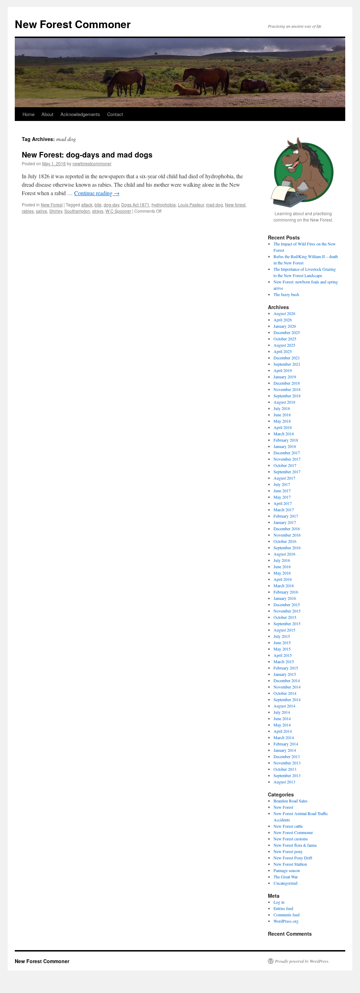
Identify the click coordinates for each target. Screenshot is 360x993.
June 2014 (282, 718)
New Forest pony (288, 851)
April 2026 (283, 319)
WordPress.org (286, 921)
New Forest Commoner (73, 23)
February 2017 (286, 516)
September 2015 (287, 623)
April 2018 (283, 427)
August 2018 (284, 402)
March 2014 (284, 737)
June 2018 (282, 414)
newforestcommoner (91, 163)
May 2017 (282, 497)
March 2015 (284, 661)
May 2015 (282, 649)
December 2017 (287, 452)
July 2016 (282, 560)
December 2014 (287, 680)
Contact (115, 114)
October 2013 (285, 769)
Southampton (77, 211)
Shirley (55, 211)
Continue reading (97, 193)
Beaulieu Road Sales (291, 800)
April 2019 (283, 370)
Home (28, 114)
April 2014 (283, 731)
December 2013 (287, 756)
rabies (28, 211)
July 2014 (282, 712)
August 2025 (284, 345)
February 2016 (286, 592)
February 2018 (286, 440)
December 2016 (287, 528)
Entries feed (283, 908)
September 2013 (287, 775)
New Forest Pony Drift (293, 857)
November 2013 (287, 762)
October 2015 (285, 617)
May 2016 (282, 573)
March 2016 (284, 585)
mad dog (214, 204)
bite (98, 204)
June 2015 (282, 642)
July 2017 (282, 484)
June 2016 (282, 566)
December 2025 (287, 332)
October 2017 (285, 465)
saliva (41, 211)
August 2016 (284, 554)
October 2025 (285, 338)
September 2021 (287, 364)
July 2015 (282, 636)
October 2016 (285, 541)
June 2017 (282, 490)
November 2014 (287, 687)
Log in (279, 902)
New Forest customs (291, 838)
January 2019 (285, 376)
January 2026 (285, 326)
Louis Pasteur (191, 204)
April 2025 (283, 351)
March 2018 (284, 433)
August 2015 (284, 630)
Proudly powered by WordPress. (302, 961)
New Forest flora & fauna (295, 845)
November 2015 (287, 611)
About (47, 114)
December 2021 (287, 357)
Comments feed (287, 914)
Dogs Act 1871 (135, 204)
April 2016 (283, 579)
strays (97, 211)
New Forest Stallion (290, 864)
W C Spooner (118, 211)
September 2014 (287, 699)
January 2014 (285, 750)
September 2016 (287, 547)
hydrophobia (164, 204)
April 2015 (283, 655)
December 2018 (287, 383)
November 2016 (287, 535)
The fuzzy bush (286, 294)
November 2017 (287, 459)
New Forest (52, 204)
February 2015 (286, 668)
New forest (235, 204)
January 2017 (285, 522)
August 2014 (284, 706)
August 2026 (284, 313)
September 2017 (287, 471)
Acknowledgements (80, 114)
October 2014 (285, 693)
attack (86, 204)
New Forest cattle (288, 826)
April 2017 (283, 503)
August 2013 (284, 781)
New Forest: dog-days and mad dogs (87, 154)
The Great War (286, 876)
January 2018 (285, 446)
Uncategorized (285, 883)
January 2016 (285, 598)
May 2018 (282, 421)
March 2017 (284, 509)
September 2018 (287, 395)
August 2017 (284, 478)
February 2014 (286, 744)
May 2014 (282, 725)
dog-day (111, 204)
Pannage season (287, 870)
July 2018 (282, 408)
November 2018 (287, 389)
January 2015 (285, 674)
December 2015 (287, 604)
